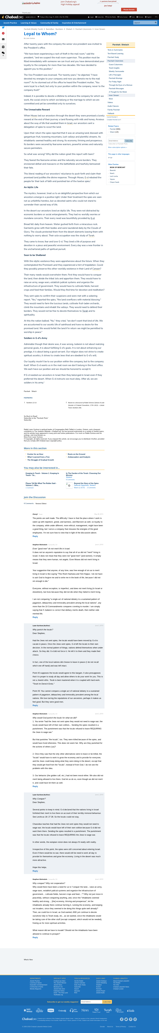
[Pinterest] (130, 1019)
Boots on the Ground (76, 454)
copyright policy (55, 441)
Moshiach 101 (58, 987)
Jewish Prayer (100, 991)
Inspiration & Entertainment (74, 23)
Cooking (96, 1010)
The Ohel (116, 985)
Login (92, 17)
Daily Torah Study (80, 985)
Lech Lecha (114, 176)
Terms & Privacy (121, 1026)
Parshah (116, 45)
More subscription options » (117, 147)
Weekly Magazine (35, 989)
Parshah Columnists (83, 29)
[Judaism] (12, 17)
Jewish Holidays (101, 981)
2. (66, 402)
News (85, 1010)
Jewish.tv (51, 1010)
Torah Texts (108, 1010)
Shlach (112, 132)
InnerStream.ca (39, 435)
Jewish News (58, 985)
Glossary (77, 991)
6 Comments (70, 480)
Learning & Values (29, 23)
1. (24, 402)
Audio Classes (74, 1010)
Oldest (44, 503)
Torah (85, 311)
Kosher (98, 987)
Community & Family (49, 23)
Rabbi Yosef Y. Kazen (65, 1020)
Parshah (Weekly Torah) (33, 29)
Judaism (84, 1020)
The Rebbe (116, 983)
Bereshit (113, 170)
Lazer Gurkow (30, 38)
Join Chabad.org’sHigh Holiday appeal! (70, 3)
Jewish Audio (100, 993)
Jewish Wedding (101, 983)
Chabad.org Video (59, 981)
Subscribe (77, 987)
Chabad (57, 1018)
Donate (140, 17)
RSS (75, 993)
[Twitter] (126, 1019)
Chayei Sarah (114, 182)
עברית (110, 158)
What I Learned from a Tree (38, 457)
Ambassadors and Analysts (79, 457)
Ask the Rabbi (111, 17)
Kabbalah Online (59, 991)
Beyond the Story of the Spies (86, 483)
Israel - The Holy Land (61, 993)
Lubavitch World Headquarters (98, 1018)
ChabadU (62, 1010)
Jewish (92, 1020)
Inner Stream (100, 29)
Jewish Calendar (79, 983)
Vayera (112, 179)
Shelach (69, 29)
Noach (112, 173)
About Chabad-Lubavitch (121, 981)
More (111, 99)
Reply (35, 536)
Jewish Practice (10, 23)
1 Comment (30, 488)
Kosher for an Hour (35, 454)
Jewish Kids (131, 1010)
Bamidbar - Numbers (54, 29)
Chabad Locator (118, 989)
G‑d (93, 218)
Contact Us (132, 1026)
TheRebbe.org (58, 995)
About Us (110, 1026)
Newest (39, 503)
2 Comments (91, 488)
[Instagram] (135, 1019)
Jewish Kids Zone (59, 989)
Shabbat (99, 985)
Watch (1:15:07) (79, 488)
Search (76, 989)
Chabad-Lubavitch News (121, 987)
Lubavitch (62, 1018)
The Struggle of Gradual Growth (40, 460)
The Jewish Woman (60, 983)
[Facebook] (121, 1019)
